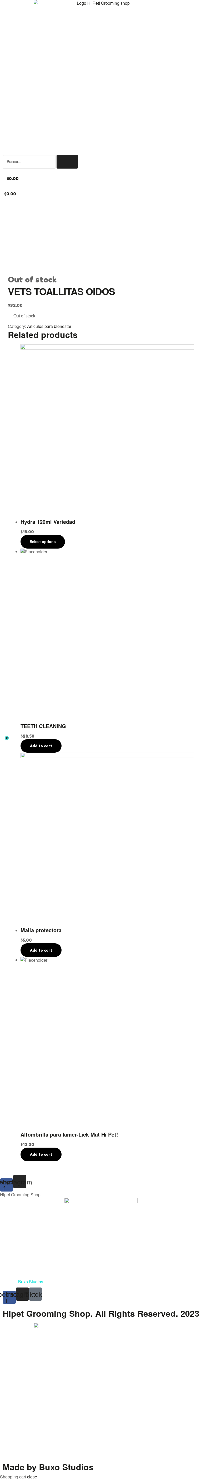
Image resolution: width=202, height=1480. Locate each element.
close (32, 1477)
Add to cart (41, 746)
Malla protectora (41, 930)
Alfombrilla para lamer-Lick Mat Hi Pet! (69, 1134)
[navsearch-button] (4, 152)
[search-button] (67, 162)
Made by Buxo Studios (48, 1467)
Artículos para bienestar (49, 326)
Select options (43, 541)
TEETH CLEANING (43, 726)
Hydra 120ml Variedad (48, 521)
